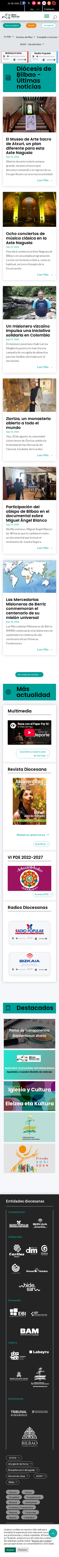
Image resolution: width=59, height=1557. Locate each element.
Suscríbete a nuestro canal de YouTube (32, 753)
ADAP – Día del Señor (30, 44)
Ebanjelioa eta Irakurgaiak (21, 1469)
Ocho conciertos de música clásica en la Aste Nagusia (26, 238)
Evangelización (34, 1497)
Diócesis (13, 1492)
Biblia (11, 1482)
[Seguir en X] (29, 3)
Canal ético (29, 1517)
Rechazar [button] (23, 1550)
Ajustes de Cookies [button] (41, 1540)
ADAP (39, 1476)
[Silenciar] (14, 59)
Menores (13, 1512)
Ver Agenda (49, 25)
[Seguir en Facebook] (24, 3)
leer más (43, 180)
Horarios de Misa (24, 37)
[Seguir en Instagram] (34, 3)
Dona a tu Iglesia (12, 25)
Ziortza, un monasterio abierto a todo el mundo (28, 423)
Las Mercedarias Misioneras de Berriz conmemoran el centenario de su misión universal (26, 608)
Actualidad (14, 1497)
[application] (13, 58)
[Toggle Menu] (46, 16)
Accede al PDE (41, 894)
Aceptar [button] (10, 1550)
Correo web (30, 1512)
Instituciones (31, 1502)
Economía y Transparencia (21, 1507)
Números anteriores (31, 835)
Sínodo (31, 25)
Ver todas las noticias (28, 674)
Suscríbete (40, 844)
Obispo (28, 1492)
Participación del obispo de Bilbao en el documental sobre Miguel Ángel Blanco (27, 513)
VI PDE (7, 36)
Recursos (13, 1502)
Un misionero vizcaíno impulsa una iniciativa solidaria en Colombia (28, 330)
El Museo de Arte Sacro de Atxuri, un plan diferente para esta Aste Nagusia (28, 145)
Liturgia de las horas (18, 1463)
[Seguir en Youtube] (39, 3)
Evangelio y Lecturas (47, 37)
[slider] (20, 59)
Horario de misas (16, 1476)
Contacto (49, 9)
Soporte (12, 1517)
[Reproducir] (4, 56)
